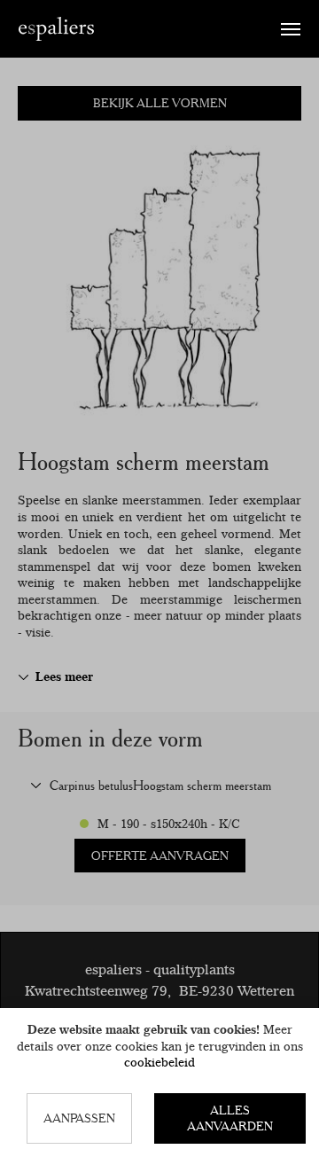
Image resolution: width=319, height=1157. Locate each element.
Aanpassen (79, 1118)
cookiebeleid (159, 1062)
